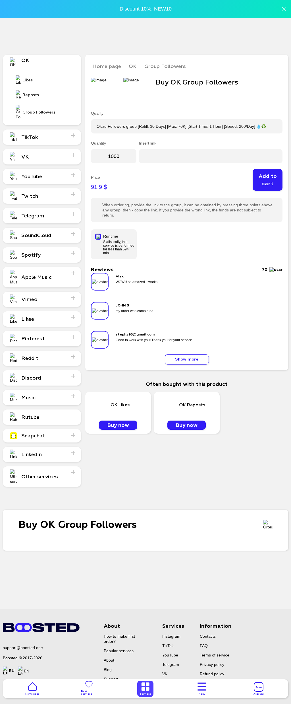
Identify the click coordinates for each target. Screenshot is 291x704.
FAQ (204, 645)
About (109, 660)
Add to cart (268, 180)
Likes (27, 80)
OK (133, 66)
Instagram (171, 636)
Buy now (118, 425)
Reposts (30, 94)
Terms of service (214, 655)
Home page (106, 66)
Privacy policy (212, 664)
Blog (108, 669)
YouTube (170, 655)
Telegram (170, 664)
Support (111, 679)
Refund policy (212, 674)
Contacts (208, 636)
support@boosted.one (23, 647)
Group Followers (38, 112)
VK (164, 674)
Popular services (119, 651)
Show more (186, 359)
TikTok (168, 645)
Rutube (30, 417)
